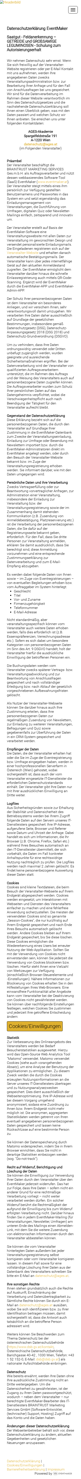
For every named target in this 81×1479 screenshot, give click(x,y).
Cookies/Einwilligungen (35, 1026)
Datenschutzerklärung (23, 1461)
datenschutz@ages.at (40, 144)
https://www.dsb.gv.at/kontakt (31, 1347)
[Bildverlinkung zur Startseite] (10, 2)
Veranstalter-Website (22, 253)
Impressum (56, 1469)
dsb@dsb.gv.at (47, 1359)
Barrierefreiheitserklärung (26, 1469)
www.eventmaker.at (52, 182)
